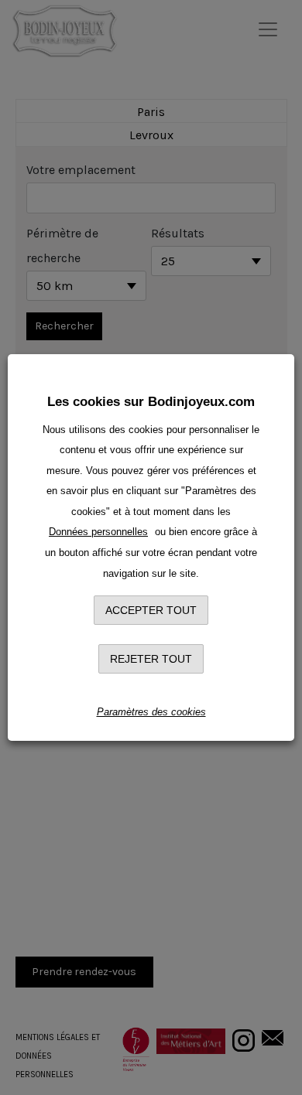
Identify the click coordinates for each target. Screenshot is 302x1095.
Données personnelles (98, 531)
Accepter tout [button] (151, 610)
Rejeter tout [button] (151, 659)
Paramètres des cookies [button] (151, 712)
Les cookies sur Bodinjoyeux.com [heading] (151, 401)
